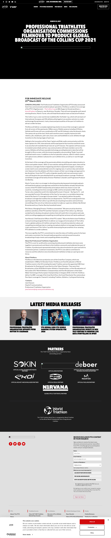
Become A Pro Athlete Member (54, 515)
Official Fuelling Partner (86, 382)
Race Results (70, 514)
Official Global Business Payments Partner (24, 370)
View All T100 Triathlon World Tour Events (36, 515)
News (12, 516)
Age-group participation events (82, 473)
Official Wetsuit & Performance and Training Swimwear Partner (86, 370)
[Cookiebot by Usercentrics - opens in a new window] (11, 534)
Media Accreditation (91, 516)
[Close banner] (108, 520)
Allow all (92, 521)
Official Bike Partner (55, 371)
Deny (92, 533)
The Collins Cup (49, 109)
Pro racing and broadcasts (81, 476)
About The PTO (15, 514)
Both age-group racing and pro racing (85, 480)
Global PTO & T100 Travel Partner (55, 393)
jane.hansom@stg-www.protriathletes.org (39, 289)
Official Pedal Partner (55, 382)
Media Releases (90, 514)
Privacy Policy (88, 485)
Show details (27, 534)
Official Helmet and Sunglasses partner (24, 382)
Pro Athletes (51, 511)
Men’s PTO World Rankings (74, 516)
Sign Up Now (79, 497)
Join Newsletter (98, 2)
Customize (91, 527)
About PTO (106, 2)
